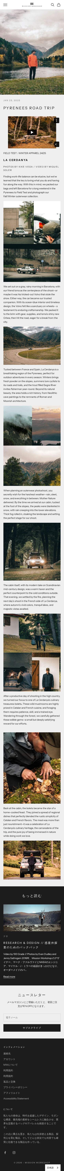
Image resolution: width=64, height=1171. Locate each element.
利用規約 (8, 1070)
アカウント (9, 1059)
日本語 (50, 1167)
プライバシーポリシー (15, 1087)
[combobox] (53, 1167)
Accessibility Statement (16, 1098)
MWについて (10, 1064)
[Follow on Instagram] (14, 1152)
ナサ (5, 936)
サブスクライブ (32, 1027)
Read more (9, 976)
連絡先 (7, 1053)
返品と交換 (9, 1081)
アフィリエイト (11, 1092)
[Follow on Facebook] (5, 1152)
